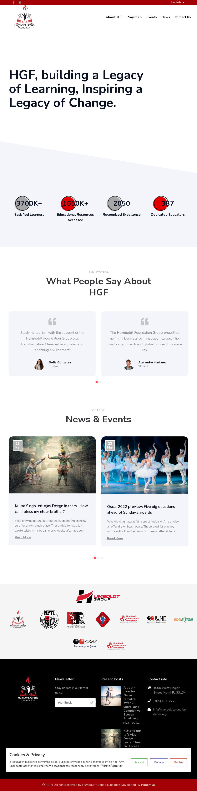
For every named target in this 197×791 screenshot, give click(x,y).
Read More (23, 537)
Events (152, 17)
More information (112, 766)
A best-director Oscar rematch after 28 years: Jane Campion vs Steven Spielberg (132, 703)
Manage (159, 762)
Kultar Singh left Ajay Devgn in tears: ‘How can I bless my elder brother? (133, 742)
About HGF (114, 17)
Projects (133, 17)
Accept (139, 762)
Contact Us (183, 17)
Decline (178, 762)
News (165, 17)
